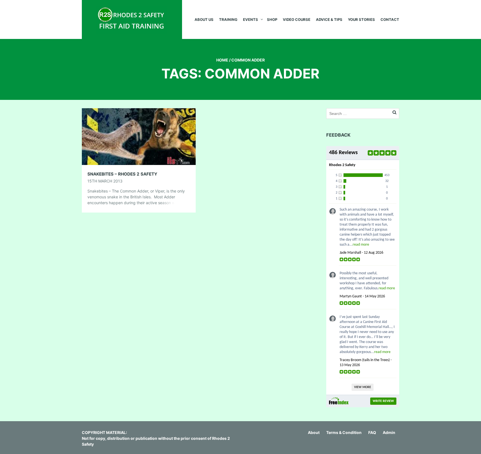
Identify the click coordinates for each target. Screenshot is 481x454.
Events (250, 19)
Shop (272, 19)
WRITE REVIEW (383, 401)
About (314, 432)
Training (228, 19)
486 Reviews (343, 153)
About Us (204, 19)
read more (361, 245)
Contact (390, 19)
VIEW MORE (362, 387)
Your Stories (361, 19)
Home (222, 60)
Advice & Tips (329, 19)
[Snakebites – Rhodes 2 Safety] (139, 136)
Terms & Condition (344, 432)
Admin (389, 432)
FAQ (372, 432)
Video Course (296, 19)
